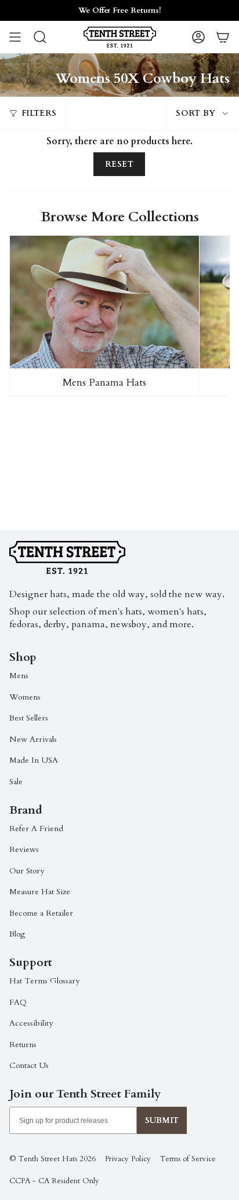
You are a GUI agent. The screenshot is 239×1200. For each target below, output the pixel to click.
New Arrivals (33, 739)
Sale (16, 781)
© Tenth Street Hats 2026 (52, 1159)
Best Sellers (28, 717)
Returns (23, 1044)
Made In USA (33, 760)
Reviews (24, 849)
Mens (18, 675)
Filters (38, 113)
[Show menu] (15, 37)
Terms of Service (188, 1159)
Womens (25, 697)
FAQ (18, 1002)
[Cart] (223, 37)
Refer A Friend (36, 828)
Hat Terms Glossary (44, 980)
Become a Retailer (41, 913)
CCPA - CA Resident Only (54, 1181)
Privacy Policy (128, 1159)
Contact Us (29, 1065)
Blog (17, 933)
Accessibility (31, 1023)
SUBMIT (162, 1120)
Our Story (26, 870)
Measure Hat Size (39, 891)
